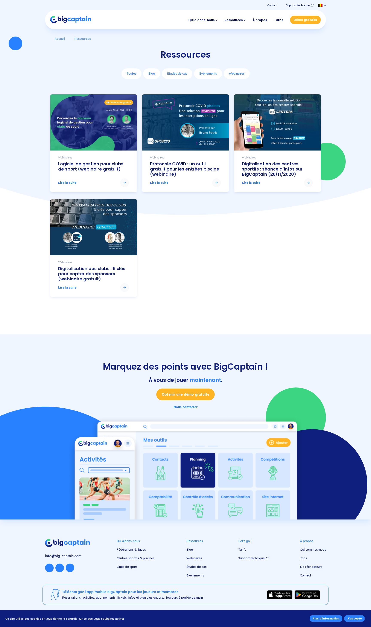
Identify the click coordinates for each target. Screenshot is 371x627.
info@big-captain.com (63, 556)
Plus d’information (326, 618)
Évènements (208, 73)
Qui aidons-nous (201, 20)
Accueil (60, 39)
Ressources (234, 20)
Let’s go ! (244, 541)
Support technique (298, 5)
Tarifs (278, 20)
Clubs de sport (127, 567)
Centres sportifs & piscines (135, 558)
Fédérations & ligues (131, 550)
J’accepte (354, 618)
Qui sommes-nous (313, 550)
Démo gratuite (305, 20)
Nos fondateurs (311, 567)
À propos (260, 20)
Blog (151, 73)
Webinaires (237, 73)
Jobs (303, 558)
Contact (272, 5)
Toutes (131, 73)
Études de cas (177, 73)
